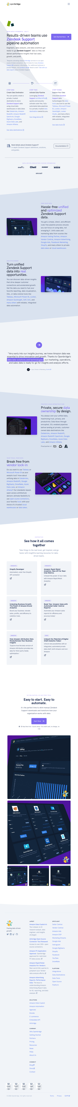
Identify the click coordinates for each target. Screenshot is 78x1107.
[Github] (17, 934)
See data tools (57, 125)
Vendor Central (57, 928)
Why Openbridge (35, 1032)
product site (24, 67)
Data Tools (56, 978)
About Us (32, 1055)
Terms (52, 1096)
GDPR (67, 1096)
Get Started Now (60, 37)
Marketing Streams (59, 938)
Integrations (56, 971)
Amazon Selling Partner (50, 236)
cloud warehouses (59, 248)
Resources (33, 1045)
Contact (32, 1072)
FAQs (31, 1052)
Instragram (56, 945)
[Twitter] (8, 934)
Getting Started (35, 1035)
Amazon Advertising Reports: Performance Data (37, 980)
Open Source (57, 981)
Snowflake (17, 119)
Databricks (13, 111)
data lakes (45, 248)
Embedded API (34, 1020)
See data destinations (14, 130)
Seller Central (57, 924)
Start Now (37, 721)
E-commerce (34, 1016)
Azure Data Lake (12, 122)
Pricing (31, 1042)
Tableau (55, 106)
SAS (29, 300)
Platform (55, 985)
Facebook (55, 955)
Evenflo (48, 369)
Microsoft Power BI (21, 297)
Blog (31, 1065)
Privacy (59, 1096)
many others (12, 303)
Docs (31, 1068)
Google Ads (45, 242)
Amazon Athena (12, 124)
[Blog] (14, 934)
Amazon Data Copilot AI (38, 924)
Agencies (32, 1010)
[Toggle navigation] (68, 4)
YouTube (55, 958)
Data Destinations (58, 975)
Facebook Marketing (59, 242)
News (31, 1048)
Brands (32, 1013)
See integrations (35, 117)
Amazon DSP (57, 935)
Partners (32, 1038)
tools (19, 502)
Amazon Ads (56, 931)
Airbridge (27, 61)
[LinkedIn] (11, 934)
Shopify (44, 245)
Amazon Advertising (62, 239)
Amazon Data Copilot (37, 1003)
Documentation (61, 146)
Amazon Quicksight (14, 300)
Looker (57, 109)
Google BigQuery (58, 948)
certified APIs (41, 98)
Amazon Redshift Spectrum (52, 436)
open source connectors (19, 499)
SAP (24, 300)
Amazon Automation (36, 1006)
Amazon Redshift (57, 433)
